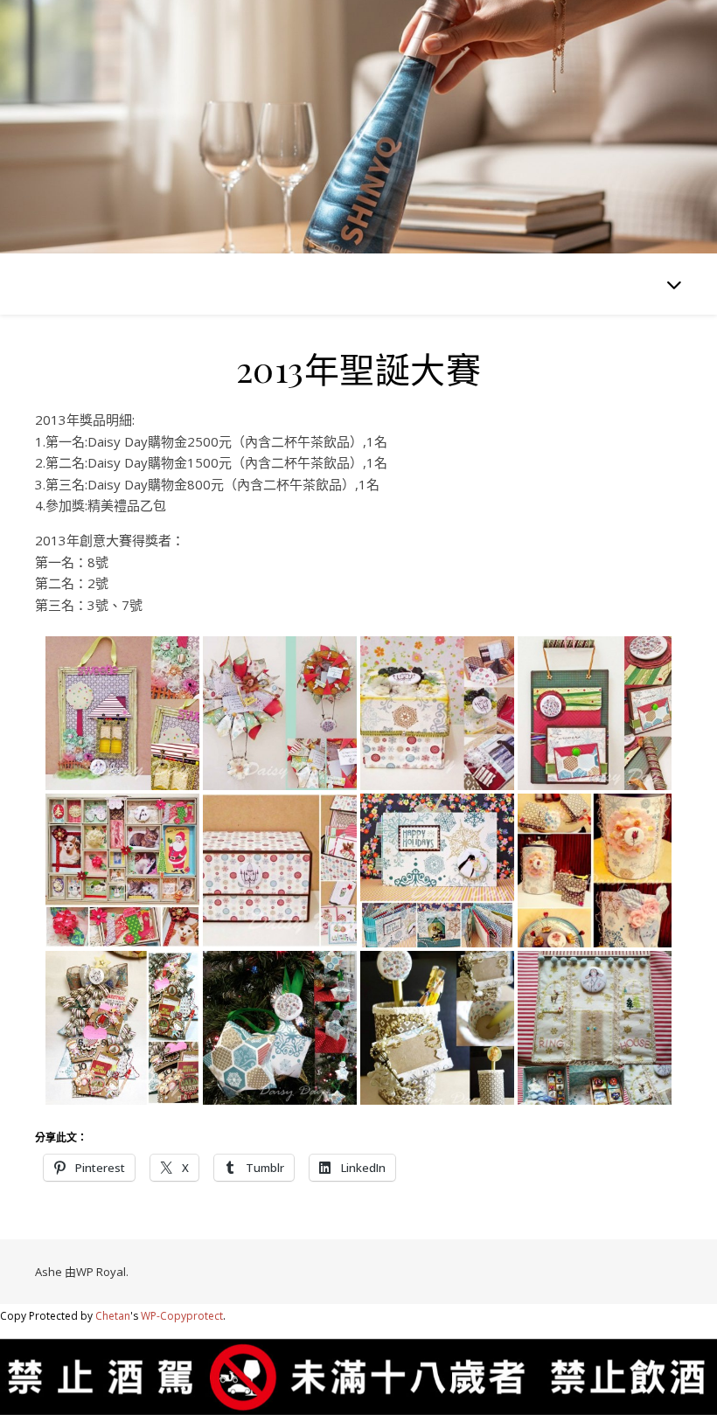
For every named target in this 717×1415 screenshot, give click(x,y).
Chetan (112, 1315)
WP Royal (101, 1272)
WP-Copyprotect (182, 1315)
